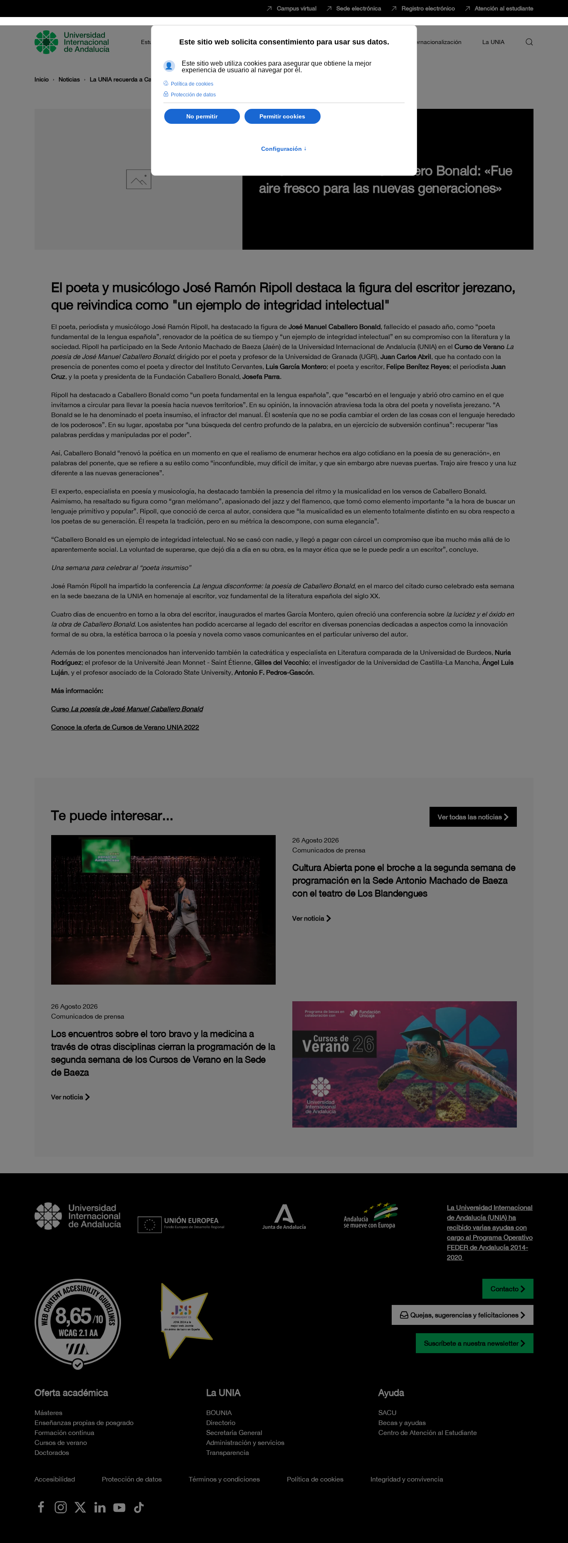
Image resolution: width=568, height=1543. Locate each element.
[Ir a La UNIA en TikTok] (139, 1506)
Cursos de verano (61, 1442)
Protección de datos (132, 1479)
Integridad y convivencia (406, 1479)
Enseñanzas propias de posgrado (84, 1422)
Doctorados (52, 1452)
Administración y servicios (245, 1442)
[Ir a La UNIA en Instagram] (60, 1506)
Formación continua (64, 1432)
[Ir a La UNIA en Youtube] (119, 1506)
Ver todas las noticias (470, 817)
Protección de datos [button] (193, 95)
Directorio (220, 1422)
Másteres (48, 1412)
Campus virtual (296, 8)
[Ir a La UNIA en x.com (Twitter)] (80, 1506)
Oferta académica (71, 1392)
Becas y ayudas (402, 1422)
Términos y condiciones (224, 1479)
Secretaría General (234, 1432)
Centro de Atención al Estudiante (427, 1432)
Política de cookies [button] (192, 84)
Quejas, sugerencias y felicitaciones (464, 1315)
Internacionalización (435, 42)
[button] (529, 42)
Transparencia (227, 1452)
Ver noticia (308, 918)
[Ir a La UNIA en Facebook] (41, 1506)
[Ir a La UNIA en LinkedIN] (99, 1506)
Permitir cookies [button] (282, 116)
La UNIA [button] (493, 42)
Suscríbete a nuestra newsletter (471, 1343)
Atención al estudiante (504, 8)
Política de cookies (315, 1479)
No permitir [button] (201, 116)
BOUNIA (219, 1412)
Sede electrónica (358, 8)
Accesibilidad (55, 1479)
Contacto (505, 1288)
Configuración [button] (284, 148)
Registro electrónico (428, 8)
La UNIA (223, 1392)
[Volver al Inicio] (73, 42)
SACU (387, 1412)
